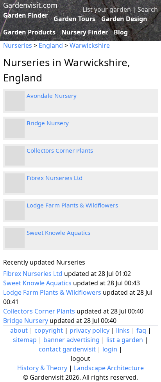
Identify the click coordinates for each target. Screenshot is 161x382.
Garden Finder (25, 15)
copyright (48, 330)
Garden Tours (74, 18)
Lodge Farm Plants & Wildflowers (72, 205)
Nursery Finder (84, 32)
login (109, 349)
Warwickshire (90, 45)
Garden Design (124, 18)
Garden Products (29, 32)
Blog (121, 32)
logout (80, 358)
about (19, 330)
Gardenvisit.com (30, 5)
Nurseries (17, 45)
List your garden (106, 9)
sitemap (25, 339)
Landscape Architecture (109, 368)
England (51, 45)
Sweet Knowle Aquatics (58, 232)
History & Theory (42, 368)
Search (148, 9)
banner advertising (71, 339)
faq (141, 330)
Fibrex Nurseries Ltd (54, 178)
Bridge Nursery (48, 123)
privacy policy (89, 330)
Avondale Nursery (52, 95)
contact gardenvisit (67, 349)
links (123, 330)
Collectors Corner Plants (60, 150)
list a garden (124, 339)
